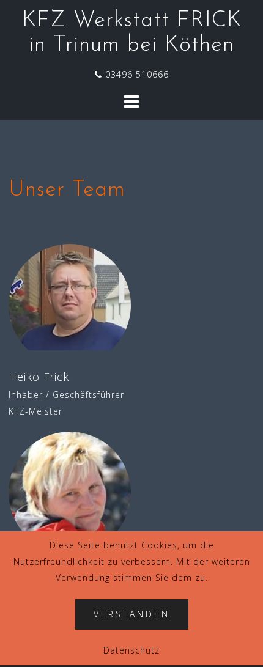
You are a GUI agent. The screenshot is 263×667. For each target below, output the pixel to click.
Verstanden (132, 614)
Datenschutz (131, 650)
